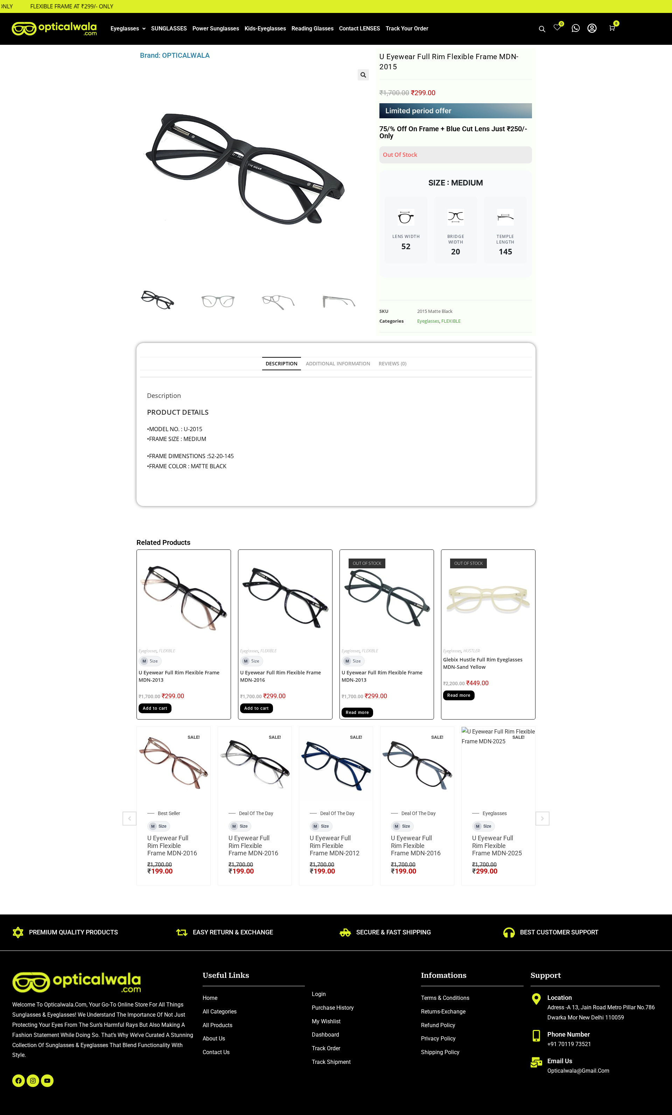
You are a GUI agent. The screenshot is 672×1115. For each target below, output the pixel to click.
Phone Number (568, 1034)
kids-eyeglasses (265, 28)
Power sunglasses (215, 28)
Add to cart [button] (155, 708)
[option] (173, 806)
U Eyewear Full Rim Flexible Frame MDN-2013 (179, 676)
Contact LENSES (359, 28)
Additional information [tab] (338, 363)
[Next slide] (543, 819)
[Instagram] (33, 1080)
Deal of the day (256, 813)
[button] (128, 29)
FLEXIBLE (451, 321)
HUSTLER (471, 651)
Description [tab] (282, 363)
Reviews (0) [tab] (392, 363)
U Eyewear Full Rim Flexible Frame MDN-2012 (334, 845)
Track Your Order (407, 28)
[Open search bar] (542, 29)
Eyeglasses (125, 28)
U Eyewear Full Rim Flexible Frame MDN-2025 (497, 845)
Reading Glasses (313, 28)
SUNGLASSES (169, 28)
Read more (357, 712)
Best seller (169, 813)
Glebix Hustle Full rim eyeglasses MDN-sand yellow (483, 663)
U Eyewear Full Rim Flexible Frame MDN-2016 (280, 676)
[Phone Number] (536, 1036)
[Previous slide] (129, 819)
